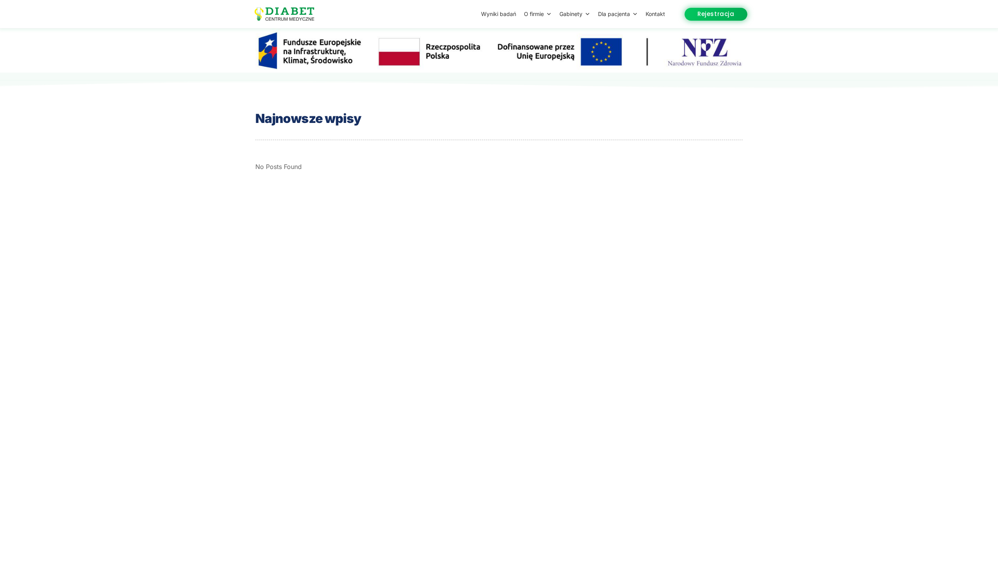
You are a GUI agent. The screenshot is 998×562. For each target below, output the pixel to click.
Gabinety (570, 14)
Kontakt (655, 14)
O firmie (534, 14)
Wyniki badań (498, 14)
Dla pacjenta (614, 14)
